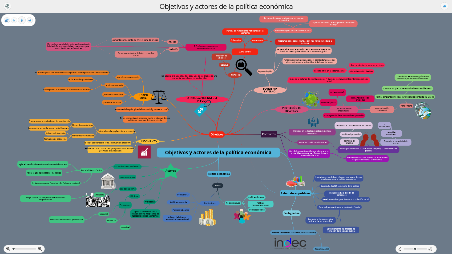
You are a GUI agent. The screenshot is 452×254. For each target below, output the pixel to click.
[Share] (444, 6)
